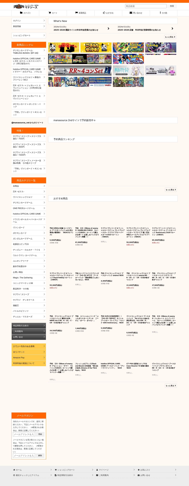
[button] (164, 13)
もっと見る (169, 37)
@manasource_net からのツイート (27, 122)
